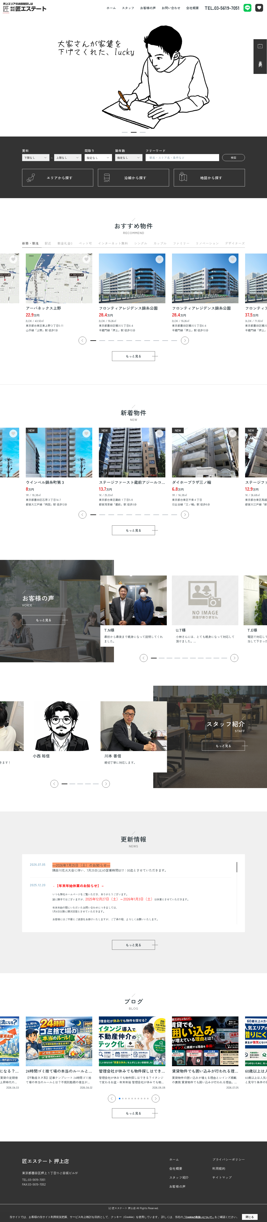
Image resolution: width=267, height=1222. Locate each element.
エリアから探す (60, 177)
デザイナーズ (235, 243)
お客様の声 (148, 7)
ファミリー (181, 243)
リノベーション (207, 243)
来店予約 (260, 60)
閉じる (250, 1216)
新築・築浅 (30, 243)
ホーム (111, 7)
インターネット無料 (113, 243)
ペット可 (85, 243)
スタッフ (128, 7)
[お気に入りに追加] (13, 259)
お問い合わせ (171, 7)
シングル (140, 243)
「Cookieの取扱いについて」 (198, 1217)
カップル (160, 243)
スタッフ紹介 (179, 1177)
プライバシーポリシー (228, 1159)
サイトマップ (222, 1177)
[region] (133, 893)
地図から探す (211, 177)
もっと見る (133, 356)
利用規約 (218, 1168)
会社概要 (192, 7)
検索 (233, 158)
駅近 (48, 243)
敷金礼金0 (65, 243)
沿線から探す (135, 177)
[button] (125, 132)
